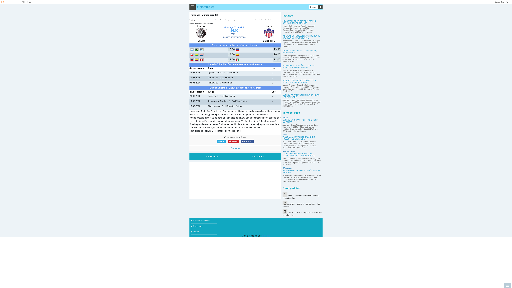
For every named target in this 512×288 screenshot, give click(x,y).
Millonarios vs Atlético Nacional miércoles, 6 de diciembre (299, 67)
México (285, 118)
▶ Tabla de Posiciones (200, 220)
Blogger (265, 236)
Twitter (221, 141)
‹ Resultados (212, 156)
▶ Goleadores (197, 226)
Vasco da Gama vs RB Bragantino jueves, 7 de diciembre (299, 138)
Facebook (247, 141)
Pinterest (233, 141)
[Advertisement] (235, 180)
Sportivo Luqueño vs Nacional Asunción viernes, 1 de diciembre (299, 155)
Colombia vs (205, 7)
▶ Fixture (195, 232)
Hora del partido (289, 151)
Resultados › (258, 156)
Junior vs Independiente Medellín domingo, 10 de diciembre (299, 22)
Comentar (235, 148)
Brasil (285, 135)
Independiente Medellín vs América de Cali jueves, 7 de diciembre (301, 37)
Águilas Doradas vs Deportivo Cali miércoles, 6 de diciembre (300, 81)
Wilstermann (287, 168)
